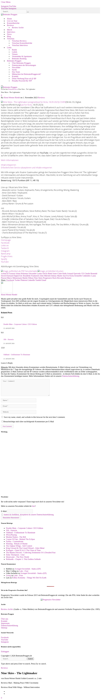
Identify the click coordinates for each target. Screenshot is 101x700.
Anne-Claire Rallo (59, 273)
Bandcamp (5, 253)
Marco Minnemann (14, 278)
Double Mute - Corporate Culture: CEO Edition (20, 324)
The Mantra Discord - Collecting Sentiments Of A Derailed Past (30, 552)
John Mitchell (45, 276)
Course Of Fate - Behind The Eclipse (20, 539)
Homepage (6, 240)
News (9, 34)
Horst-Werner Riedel (12, 97)
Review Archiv (18, 27)
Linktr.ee (5, 245)
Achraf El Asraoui (8, 273)
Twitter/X (5, 248)
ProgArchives (6, 256)
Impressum (5, 623)
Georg (8, 575)
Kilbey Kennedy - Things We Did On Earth (29, 578)
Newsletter (16, 67)
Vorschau (10, 39)
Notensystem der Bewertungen (24, 65)
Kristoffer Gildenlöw (83, 276)
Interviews (11, 32)
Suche (14, 70)
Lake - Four (23, 571)
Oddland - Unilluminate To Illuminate (16, 355)
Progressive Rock (50, 278)
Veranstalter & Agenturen (22, 56)
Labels (14, 52)
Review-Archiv (7, 609)
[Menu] (2, 85)
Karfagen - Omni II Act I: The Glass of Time (23, 550)
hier (33, 506)
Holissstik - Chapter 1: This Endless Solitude (23, 559)
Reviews (10, 25)
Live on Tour (12, 21)
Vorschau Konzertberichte (22, 43)
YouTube (5, 261)
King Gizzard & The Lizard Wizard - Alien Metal (25, 548)
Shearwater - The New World (17, 557)
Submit (30, 659)
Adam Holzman (22, 273)
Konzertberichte (13, 23)
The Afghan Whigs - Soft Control (19, 546)
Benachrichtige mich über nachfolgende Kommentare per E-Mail (28, 421)
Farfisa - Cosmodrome (14, 541)
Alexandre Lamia (35, 273)
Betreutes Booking (19, 59)
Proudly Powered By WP (22, 81)
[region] (50, 464)
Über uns (4, 619)
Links (9, 47)
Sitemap (4, 628)
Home (9, 19)
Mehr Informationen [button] (9, 160)
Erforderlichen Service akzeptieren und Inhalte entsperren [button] (26, 167)
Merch (9, 30)
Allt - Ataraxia (8, 339)
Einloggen (5, 651)
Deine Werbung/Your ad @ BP (24, 79)
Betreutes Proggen (14, 61)
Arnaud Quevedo (74, 273)
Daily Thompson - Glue (15, 555)
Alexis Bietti (47, 273)
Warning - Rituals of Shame (16, 544)
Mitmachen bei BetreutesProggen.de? (26, 74)
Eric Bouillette (25, 276)
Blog (9, 36)
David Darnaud (7, 276)
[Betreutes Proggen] (9, 14)
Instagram (5, 251)
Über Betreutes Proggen (21, 63)
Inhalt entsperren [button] (8, 165)
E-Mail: (4, 511)
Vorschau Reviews (19, 41)
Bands (14, 50)
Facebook (5, 242)
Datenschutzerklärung (70, 376)
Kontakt (15, 76)
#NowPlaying (11, 535)
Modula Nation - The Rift (16, 537)
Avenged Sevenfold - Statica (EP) (28, 569)
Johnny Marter (56, 276)
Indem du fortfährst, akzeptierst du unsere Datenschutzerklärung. (29, 515)
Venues (15, 54)
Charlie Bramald (90, 273)
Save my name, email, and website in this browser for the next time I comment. (34, 417)
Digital (16, 276)
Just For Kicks (26, 104)
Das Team (16, 72)
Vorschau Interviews (20, 45)
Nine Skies (38, 278)
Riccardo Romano (64, 278)
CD (82, 273)
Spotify (4, 259)
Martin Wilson (28, 278)
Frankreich (35, 276)
